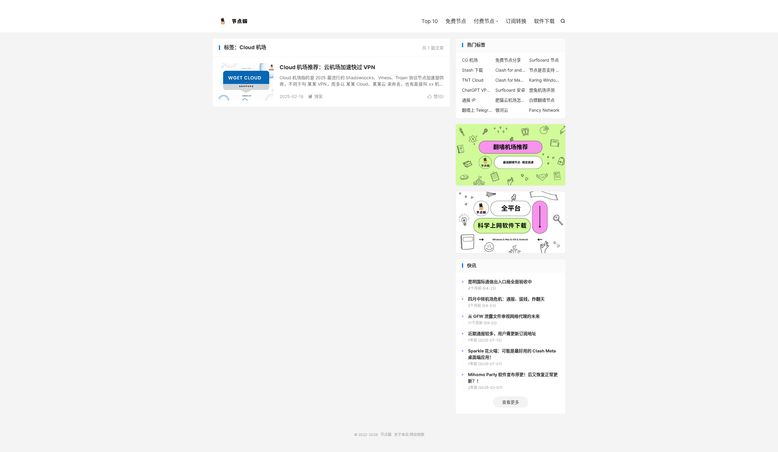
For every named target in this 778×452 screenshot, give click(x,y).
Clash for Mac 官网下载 (510, 80)
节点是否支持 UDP (544, 70)
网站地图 (417, 434)
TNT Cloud (473, 80)
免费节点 (456, 21)
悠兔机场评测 (542, 90)
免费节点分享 (508, 60)
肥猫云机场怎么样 (510, 100)
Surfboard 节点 (544, 60)
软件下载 (544, 21)
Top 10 (430, 21)
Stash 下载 (472, 70)
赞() (436, 96)
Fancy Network (544, 110)
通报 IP (469, 100)
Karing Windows (544, 80)
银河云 (501, 110)
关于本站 (401, 434)
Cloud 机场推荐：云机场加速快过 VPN (327, 67)
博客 (315, 96)
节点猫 (234, 21)
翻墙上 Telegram (477, 110)
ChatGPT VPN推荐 (477, 90)
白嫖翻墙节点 (542, 100)
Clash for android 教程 (510, 70)
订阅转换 (516, 21)
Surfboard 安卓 (510, 90)
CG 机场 (470, 60)
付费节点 (484, 21)
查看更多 (510, 402)
